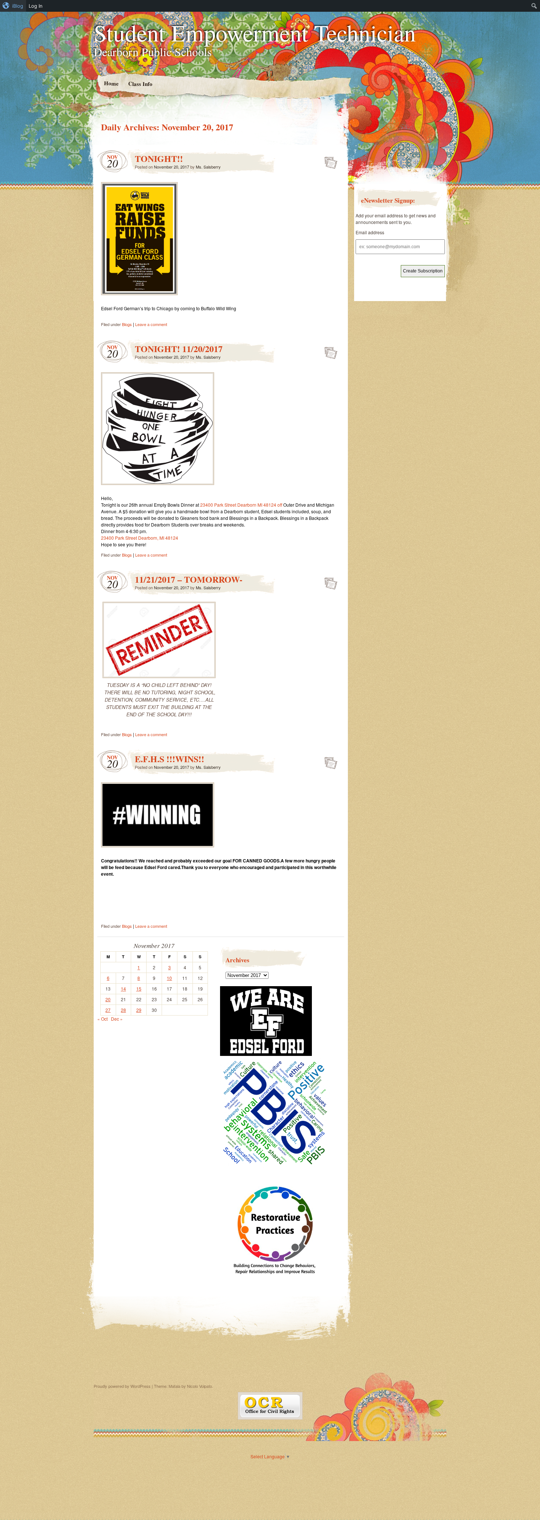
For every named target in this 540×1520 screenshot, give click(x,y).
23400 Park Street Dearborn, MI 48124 (139, 538)
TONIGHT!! (159, 158)
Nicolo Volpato (199, 1386)
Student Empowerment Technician (255, 32)
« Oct (102, 1019)
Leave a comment (151, 324)
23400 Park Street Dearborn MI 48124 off (241, 505)
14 (123, 988)
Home (111, 83)
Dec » (117, 1019)
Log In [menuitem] (36, 6)
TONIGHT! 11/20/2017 (179, 348)
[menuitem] (13, 6)
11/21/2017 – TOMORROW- (188, 579)
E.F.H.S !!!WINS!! (169, 758)
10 (169, 978)
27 (108, 1010)
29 (138, 1010)
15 (138, 988)
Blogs (127, 324)
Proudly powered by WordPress (122, 1386)
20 (108, 999)
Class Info (140, 83)
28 (123, 1010)
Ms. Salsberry (208, 167)
